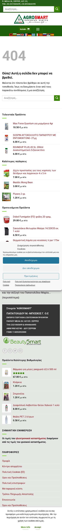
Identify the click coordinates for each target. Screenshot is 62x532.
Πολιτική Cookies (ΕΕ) (13, 472)
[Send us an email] (20, 350)
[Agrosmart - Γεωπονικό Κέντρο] (31, 19)
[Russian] (45, 34)
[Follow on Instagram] (10, 350)
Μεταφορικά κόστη (12, 488)
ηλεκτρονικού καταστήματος (31, 438)
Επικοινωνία (8, 499)
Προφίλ (6, 461)
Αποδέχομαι (31, 260)
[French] (26, 34)
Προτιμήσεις (31, 276)
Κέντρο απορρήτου (12, 466)
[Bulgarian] (15, 34)
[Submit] (57, 9)
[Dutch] (18, 34)
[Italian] (37, 34)
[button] (25, 29)
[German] (30, 34)
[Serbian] (48, 34)
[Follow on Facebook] (4, 350)
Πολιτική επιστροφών (13, 483)
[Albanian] (11, 34)
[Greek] (33, 34)
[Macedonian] (41, 34)
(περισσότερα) (10, 297)
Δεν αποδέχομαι (31, 268)
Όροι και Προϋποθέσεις (14, 505)
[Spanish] (52, 34)
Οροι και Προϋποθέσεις (14, 477)
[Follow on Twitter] (15, 350)
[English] (22, 34)
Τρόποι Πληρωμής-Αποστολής (18, 494)
